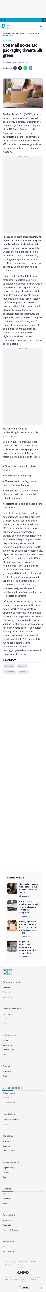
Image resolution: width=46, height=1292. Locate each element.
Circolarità (6, 1172)
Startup (5, 1023)
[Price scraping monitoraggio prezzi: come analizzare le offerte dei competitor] (12, 908)
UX (4, 1054)
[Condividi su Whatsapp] (25, 68)
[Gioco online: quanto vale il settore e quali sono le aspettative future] (12, 890)
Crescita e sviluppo (12, 1008)
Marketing (8, 1136)
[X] (5, 20)
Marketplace (7, 1045)
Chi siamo (9, 1265)
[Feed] (27, 1272)
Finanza (6, 1066)
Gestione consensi (21, 1266)
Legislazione (9, 1114)
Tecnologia (8, 1241)
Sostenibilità (9, 672)
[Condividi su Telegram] (30, 68)
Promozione (7, 992)
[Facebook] (1, 20)
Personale (6, 1098)
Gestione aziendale (12, 1088)
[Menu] (40, 26)
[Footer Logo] (23, 972)
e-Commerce (12, 33)
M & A (5, 1019)
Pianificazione (8, 1014)
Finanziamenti (8, 1071)
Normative (7, 1199)
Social (5, 1177)
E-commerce (8, 41)
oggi (9, 445)
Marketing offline (9, 1151)
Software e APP (9, 1252)
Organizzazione (9, 1102)
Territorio (6, 987)
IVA (4, 1194)
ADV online (7, 1141)
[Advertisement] (23, 773)
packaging (22, 666)
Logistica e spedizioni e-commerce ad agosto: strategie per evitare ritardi (28, 947)
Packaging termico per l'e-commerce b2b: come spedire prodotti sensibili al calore (28, 927)
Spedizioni (23, 672)
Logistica (6, 1040)
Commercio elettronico (11, 1120)
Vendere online (8, 1050)
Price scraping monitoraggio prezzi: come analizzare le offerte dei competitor (28, 907)
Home (5, 33)
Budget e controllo (9, 1093)
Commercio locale (12, 982)
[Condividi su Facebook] (15, 68)
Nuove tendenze (11, 1162)
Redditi (5, 1203)
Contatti (33, 1262)
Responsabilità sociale (11, 1230)
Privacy (5, 1124)
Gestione (6, 1076)
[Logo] (6, 25)
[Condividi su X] (20, 68)
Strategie (6, 1146)
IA (3, 1247)
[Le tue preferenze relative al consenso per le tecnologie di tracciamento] (42, 1288)
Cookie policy (22, 1262)
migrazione (9, 666)
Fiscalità (7, 1189)
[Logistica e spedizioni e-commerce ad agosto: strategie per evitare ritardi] (12, 949)
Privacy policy (10, 1262)
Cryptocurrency (8, 1168)
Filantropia (7, 1225)
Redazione (7, 63)
